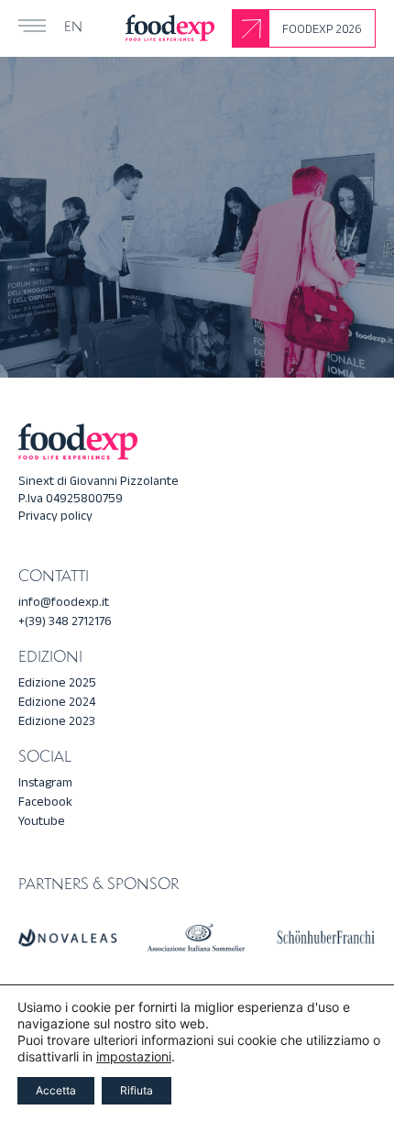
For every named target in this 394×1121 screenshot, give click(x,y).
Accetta (56, 1090)
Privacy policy (55, 515)
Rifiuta (136, 1090)
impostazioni (133, 1056)
